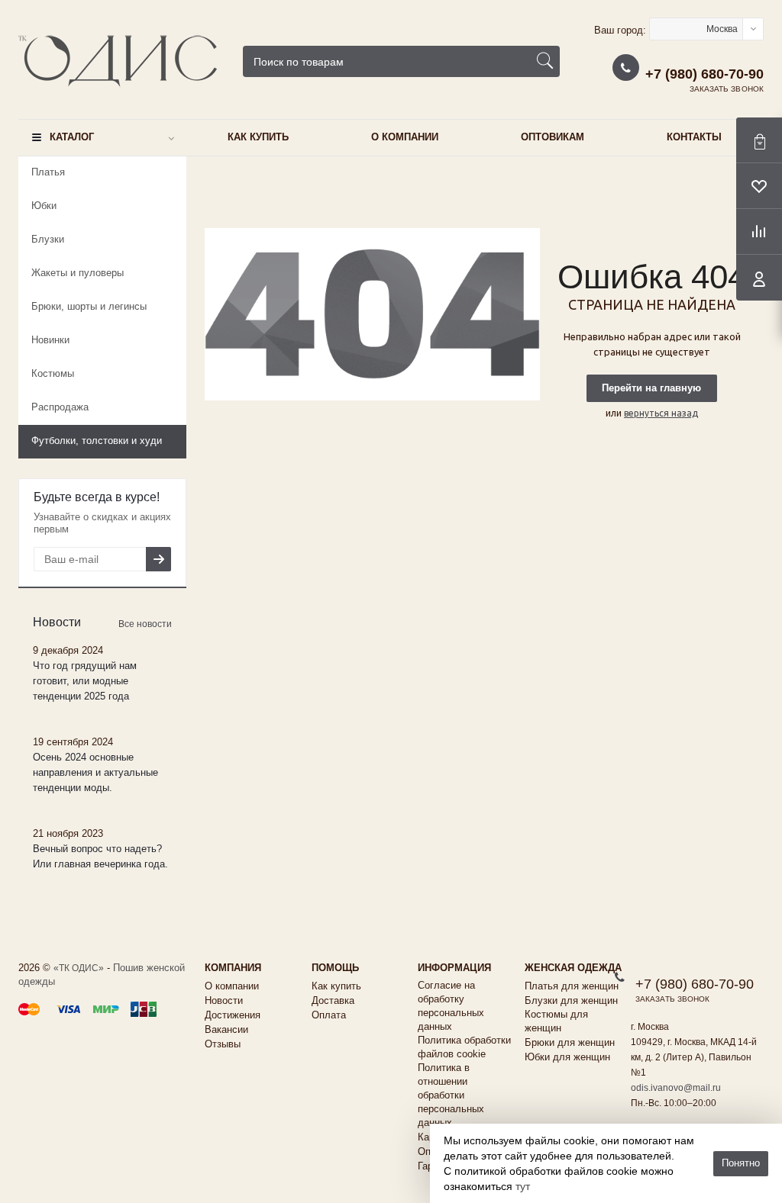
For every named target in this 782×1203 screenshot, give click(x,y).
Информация (454, 967)
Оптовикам (552, 137)
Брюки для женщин (570, 1042)
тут (522, 1186)
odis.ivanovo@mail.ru (676, 1087)
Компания (233, 967)
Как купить (258, 137)
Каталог (72, 137)
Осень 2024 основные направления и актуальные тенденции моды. (95, 772)
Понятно (741, 1163)
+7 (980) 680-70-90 (704, 74)
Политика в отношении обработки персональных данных (451, 1095)
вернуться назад (661, 413)
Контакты (694, 137)
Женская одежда (573, 967)
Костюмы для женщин (556, 1021)
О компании (404, 137)
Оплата (329, 1015)
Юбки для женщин (567, 1057)
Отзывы (223, 1044)
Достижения (232, 1015)
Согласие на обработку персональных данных (451, 1005)
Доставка (333, 1000)
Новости (224, 1000)
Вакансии (226, 1029)
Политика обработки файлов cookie (464, 1047)
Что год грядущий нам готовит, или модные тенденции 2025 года (85, 681)
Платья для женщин (572, 986)
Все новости (145, 624)
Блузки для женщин (571, 1000)
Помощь (335, 967)
